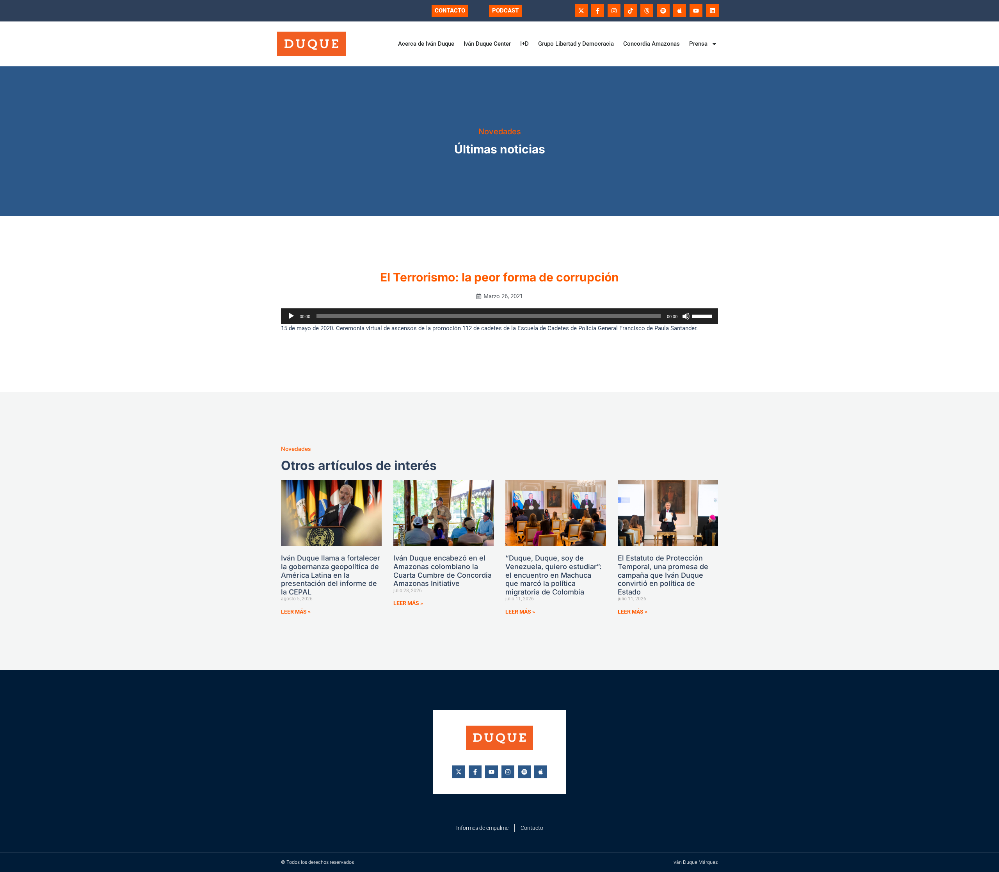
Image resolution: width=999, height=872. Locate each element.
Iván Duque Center (487, 43)
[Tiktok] (630, 10)
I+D (524, 43)
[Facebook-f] (597, 10)
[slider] (703, 315)
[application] (499, 316)
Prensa (698, 43)
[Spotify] (663, 10)
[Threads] (646, 10)
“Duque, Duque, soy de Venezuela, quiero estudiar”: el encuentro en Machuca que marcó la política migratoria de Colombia (553, 575)
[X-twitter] (581, 10)
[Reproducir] (291, 316)
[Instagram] (614, 10)
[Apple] (679, 10)
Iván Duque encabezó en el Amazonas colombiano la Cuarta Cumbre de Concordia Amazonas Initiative (442, 570)
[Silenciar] (686, 316)
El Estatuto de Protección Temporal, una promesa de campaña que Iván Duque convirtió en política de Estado (663, 575)
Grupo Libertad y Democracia (576, 43)
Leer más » (296, 612)
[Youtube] (696, 10)
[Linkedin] (712, 10)
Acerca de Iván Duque (426, 43)
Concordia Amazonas (651, 43)
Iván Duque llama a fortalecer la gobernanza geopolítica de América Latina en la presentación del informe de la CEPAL (330, 575)
